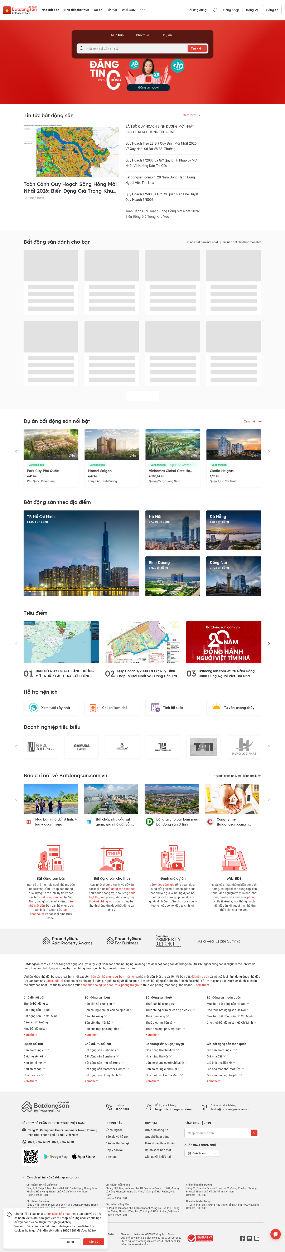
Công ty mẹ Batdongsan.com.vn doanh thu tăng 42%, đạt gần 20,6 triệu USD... (237, 822)
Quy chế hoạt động (157, 1137)
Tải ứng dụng (197, 10)
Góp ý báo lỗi (114, 1150)
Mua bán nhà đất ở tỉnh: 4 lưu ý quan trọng (56, 821)
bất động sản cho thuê (120, 889)
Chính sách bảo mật (158, 1150)
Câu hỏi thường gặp (118, 1143)
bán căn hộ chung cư (104, 976)
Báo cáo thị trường (36, 1022)
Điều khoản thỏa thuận (160, 1143)
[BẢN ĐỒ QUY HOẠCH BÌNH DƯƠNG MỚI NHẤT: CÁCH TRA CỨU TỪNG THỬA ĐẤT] (61, 642)
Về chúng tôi (114, 1130)
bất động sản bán (52, 897)
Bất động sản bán (97, 997)
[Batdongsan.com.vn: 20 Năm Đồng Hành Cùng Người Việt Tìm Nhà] (223, 642)
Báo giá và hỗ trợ (117, 1137)
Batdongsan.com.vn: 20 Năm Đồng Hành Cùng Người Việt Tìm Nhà (160, 180)
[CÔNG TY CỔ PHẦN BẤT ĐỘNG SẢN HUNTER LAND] (81, 746)
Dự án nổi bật (33, 1044)
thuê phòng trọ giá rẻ (128, 985)
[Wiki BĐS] (234, 857)
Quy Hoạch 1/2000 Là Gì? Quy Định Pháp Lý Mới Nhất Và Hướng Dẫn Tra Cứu (161, 163)
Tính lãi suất (173, 708)
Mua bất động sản (35, 1029)
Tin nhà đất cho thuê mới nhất (241, 242)
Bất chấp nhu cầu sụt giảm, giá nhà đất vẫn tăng (114, 822)
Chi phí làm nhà (114, 708)
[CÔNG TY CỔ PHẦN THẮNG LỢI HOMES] (244, 746)
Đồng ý (93, 1242)
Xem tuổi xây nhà (55, 708)
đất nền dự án (200, 976)
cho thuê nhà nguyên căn (97, 985)
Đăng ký (252, 10)
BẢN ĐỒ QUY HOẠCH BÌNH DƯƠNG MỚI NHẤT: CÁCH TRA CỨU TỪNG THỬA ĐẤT (159, 129)
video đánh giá (164, 885)
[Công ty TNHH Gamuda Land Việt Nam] (41, 746)
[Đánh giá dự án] (173, 857)
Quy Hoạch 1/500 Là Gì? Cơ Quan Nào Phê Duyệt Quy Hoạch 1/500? (161, 197)
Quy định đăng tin (156, 1130)
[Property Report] (168, 941)
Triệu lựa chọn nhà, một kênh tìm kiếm (236, 776)
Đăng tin (272, 10)
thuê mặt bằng (98, 901)
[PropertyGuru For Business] (123, 941)
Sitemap (111, 1157)
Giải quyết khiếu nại (158, 1157)
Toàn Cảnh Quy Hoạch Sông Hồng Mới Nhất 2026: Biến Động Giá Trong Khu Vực (162, 214)
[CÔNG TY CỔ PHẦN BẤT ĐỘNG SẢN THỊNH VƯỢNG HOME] (122, 746)
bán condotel (54, 981)
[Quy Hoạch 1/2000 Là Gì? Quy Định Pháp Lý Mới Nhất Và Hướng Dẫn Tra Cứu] (142, 642)
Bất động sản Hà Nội (37, 1010)
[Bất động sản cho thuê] (112, 857)
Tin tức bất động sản (37, 1003)
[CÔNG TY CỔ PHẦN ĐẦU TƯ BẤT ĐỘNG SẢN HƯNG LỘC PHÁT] (204, 746)
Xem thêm (202, 985)
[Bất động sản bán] (50, 857)
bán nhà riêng (128, 976)
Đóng (70, 1242)
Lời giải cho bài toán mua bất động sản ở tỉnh (177, 821)
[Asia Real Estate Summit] (219, 941)
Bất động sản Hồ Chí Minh (41, 1016)
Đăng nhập (231, 10)
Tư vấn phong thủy (239, 708)
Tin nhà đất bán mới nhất (201, 242)
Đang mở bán (54, 464)
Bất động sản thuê (159, 997)
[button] (16, 452)
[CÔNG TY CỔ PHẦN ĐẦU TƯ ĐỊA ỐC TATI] (163, 746)
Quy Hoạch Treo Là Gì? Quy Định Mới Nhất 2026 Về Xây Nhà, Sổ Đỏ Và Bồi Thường (161, 146)
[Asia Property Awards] (67, 941)
